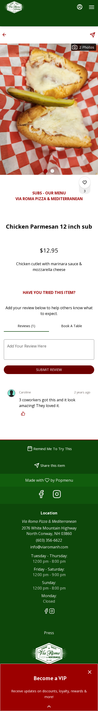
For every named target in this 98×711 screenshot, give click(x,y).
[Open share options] (92, 35)
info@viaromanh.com (49, 547)
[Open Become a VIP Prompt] (49, 706)
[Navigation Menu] (91, 7)
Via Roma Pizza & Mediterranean (49, 653)
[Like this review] (24, 413)
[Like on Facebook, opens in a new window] (41, 495)
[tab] (26, 326)
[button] (5, 34)
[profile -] (80, 7)
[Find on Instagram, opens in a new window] (57, 495)
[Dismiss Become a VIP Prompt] (89, 672)
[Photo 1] (46, 171)
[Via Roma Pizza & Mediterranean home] (25, 7)
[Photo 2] (52, 171)
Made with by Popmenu (38, 480)
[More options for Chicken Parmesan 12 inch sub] (84, 182)
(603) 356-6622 (49, 540)
